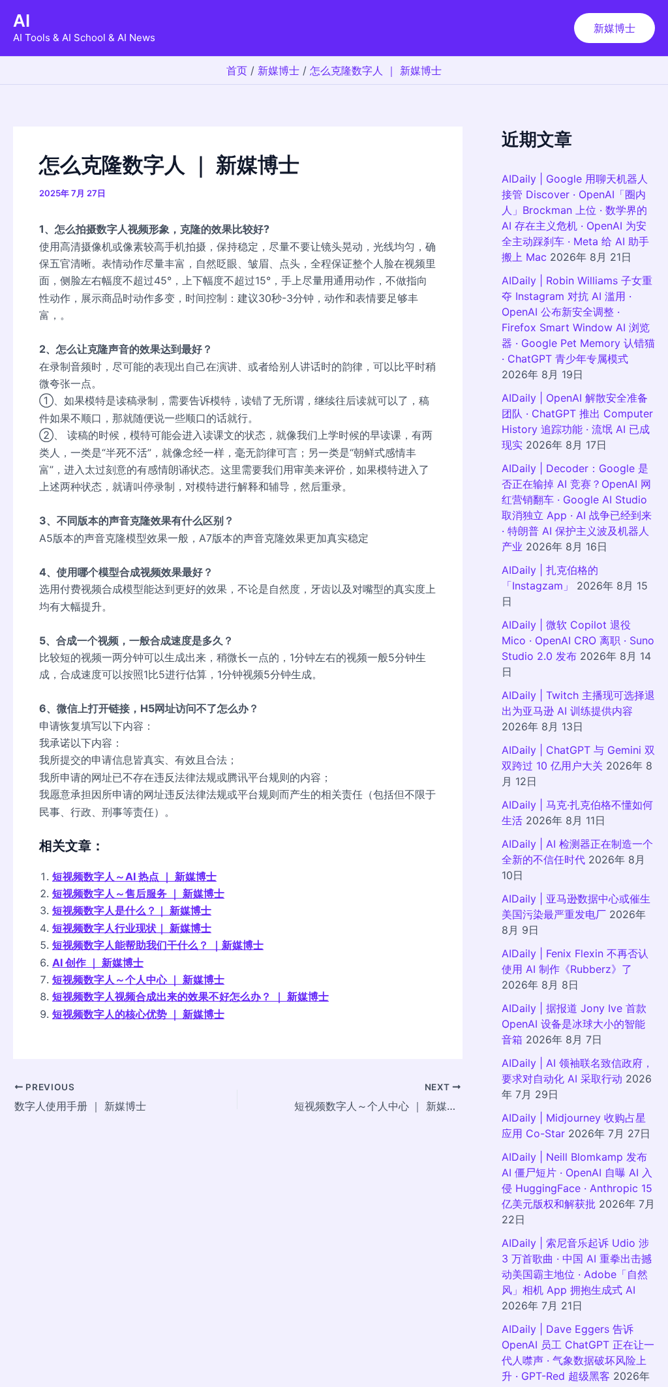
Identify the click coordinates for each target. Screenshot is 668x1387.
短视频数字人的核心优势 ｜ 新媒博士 (138, 1014)
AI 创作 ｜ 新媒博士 (98, 962)
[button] (614, 28)
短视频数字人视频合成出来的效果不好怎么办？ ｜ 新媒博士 (190, 996)
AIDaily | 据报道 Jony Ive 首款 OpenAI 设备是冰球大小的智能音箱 (574, 1024)
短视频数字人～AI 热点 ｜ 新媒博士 (134, 876)
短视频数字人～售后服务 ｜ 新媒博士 (138, 893)
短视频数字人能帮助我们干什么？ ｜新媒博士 (158, 944)
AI (21, 20)
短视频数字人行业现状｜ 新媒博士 (131, 927)
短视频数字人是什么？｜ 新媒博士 (131, 910)
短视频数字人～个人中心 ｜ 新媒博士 (138, 979)
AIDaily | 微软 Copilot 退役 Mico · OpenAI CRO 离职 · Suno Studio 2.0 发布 (578, 640)
